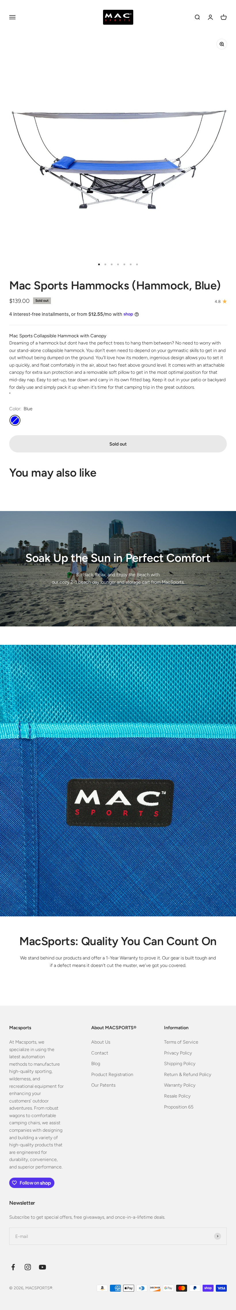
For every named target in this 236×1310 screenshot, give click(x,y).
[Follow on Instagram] (28, 1267)
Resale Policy (177, 1096)
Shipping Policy (179, 1063)
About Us (100, 1042)
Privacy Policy (178, 1053)
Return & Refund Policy (187, 1074)
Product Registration (112, 1074)
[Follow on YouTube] (42, 1267)
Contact (99, 1053)
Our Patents (103, 1085)
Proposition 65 (178, 1107)
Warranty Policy (179, 1085)
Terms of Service (181, 1042)
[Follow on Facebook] (13, 1267)
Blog (95, 1063)
